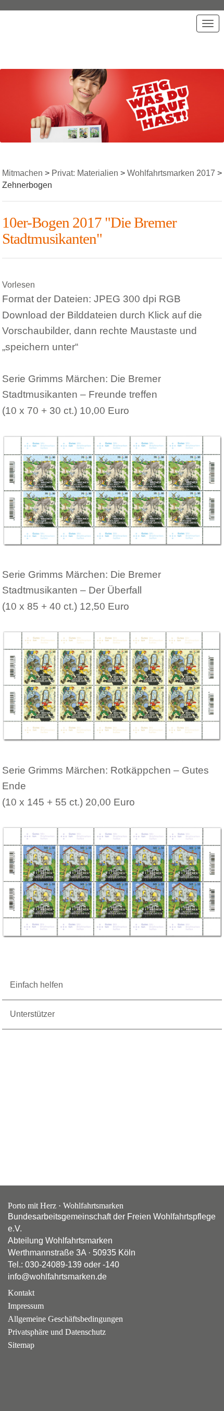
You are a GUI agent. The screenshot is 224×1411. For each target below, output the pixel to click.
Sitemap (21, 1345)
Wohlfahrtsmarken (36, 39)
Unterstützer (32, 1014)
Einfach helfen (36, 984)
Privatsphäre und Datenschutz (57, 1331)
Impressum (26, 1305)
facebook (46, 1370)
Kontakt (21, 1292)
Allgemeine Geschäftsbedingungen (65, 1318)
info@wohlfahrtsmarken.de (57, 1276)
